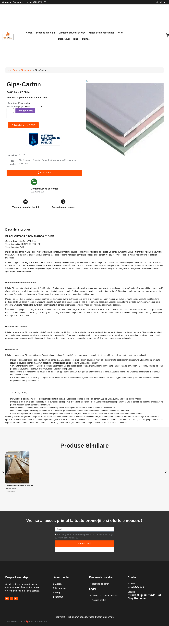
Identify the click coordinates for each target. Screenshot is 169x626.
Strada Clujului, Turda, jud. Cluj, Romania (144, 596)
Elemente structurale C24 (72, 33)
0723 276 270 (136, 586)
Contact (86, 39)
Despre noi (64, 39)
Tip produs (12, 107)
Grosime (12, 103)
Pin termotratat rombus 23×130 (19, 486)
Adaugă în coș (25, 110)
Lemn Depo (12, 70)
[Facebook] (157, 2)
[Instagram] (161, 2)
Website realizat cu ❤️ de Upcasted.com (27, 621)
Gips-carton (26, 70)
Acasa (29, 33)
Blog (75, 39)
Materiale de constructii (101, 33)
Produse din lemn (45, 33)
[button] (87, 81)
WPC (120, 33)
